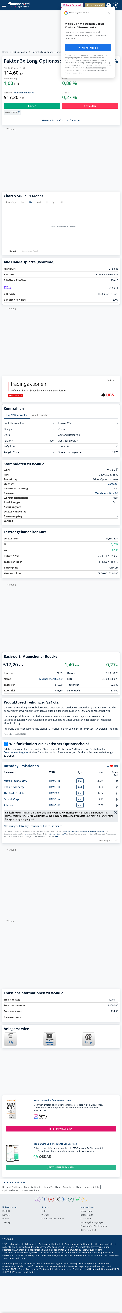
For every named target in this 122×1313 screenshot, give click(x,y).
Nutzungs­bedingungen (92, 1222)
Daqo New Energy (14, 787)
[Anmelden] (115, 5)
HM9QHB (54, 780)
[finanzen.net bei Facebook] (44, 1199)
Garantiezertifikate (72, 1187)
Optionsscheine (10, 1190)
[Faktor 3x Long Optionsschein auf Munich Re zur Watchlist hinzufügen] (115, 61)
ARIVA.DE (114, 1269)
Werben (45, 1215)
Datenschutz (86, 1215)
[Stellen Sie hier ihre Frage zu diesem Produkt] (88, 1039)
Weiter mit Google (88, 47)
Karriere (6, 1215)
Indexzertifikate (91, 1187)
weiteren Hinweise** (57, 834)
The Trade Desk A (14, 793)
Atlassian (9, 805)
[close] (108, 13)
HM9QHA (54, 799)
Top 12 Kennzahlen (17, 415)
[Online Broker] (20, 6)
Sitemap (6, 1222)
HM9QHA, (92, 831)
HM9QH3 (54, 787)
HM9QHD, (101, 831)
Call (80, 787)
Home (5, 52)
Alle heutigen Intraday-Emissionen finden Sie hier (32, 826)
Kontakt (6, 1211)
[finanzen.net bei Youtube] (51, 1199)
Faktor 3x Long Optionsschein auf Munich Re (54, 52)
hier (26, 834)
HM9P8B (54, 793)
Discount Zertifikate (12, 1187)
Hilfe (44, 1211)
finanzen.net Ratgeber (16, 752)
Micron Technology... (15, 780)
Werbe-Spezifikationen (53, 1219)
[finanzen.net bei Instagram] (38, 1199)
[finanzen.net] (19, 3)
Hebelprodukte (19, 52)
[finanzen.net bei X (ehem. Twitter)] (57, 1199)
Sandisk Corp (11, 799)
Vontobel (113, 484)
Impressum (86, 1211)
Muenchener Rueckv (50, 679)
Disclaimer (85, 1219)
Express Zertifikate (30, 1190)
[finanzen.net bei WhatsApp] (77, 1199)
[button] (72, 5)
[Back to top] (113, 1309)
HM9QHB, (67, 831)
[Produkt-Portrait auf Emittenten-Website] (49, 1045)
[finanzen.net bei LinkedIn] (64, 1199)
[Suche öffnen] (108, 5)
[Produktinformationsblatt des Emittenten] (10, 1045)
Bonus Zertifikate (32, 1187)
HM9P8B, (84, 831)
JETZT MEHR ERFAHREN (61, 1167)
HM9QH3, (75, 831)
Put (80, 781)
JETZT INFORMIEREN (61, 1128)
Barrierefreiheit (88, 1230)
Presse (5, 1219)
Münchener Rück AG (24, 92)
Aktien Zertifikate (52, 1187)
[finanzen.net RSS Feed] (84, 1199)
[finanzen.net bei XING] (71, 1199)
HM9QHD (54, 805)
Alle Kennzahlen (41, 415)
